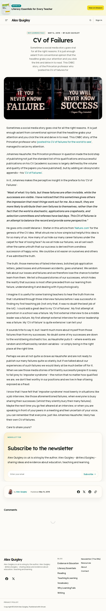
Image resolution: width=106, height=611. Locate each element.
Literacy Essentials (67, 568)
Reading (62, 573)
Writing (61, 592)
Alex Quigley (73, 33)
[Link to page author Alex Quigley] (10, 491)
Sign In (99, 20)
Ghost (43, 607)
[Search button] (90, 20)
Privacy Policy (11, 602)
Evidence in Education (68, 563)
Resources (86, 563)
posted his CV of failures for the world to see (64, 142)
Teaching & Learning (67, 578)
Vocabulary (63, 583)
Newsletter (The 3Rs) (91, 559)
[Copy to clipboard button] (95, 492)
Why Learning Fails (13, 4)
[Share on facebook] (78, 492)
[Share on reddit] (90, 492)
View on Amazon (95, 8)
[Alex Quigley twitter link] (13, 579)
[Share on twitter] (84, 492)
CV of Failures (33, 172)
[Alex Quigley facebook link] (7, 579)
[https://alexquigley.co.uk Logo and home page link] (28, 20)
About (84, 567)
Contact (85, 571)
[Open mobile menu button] (6, 20)
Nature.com (82, 228)
